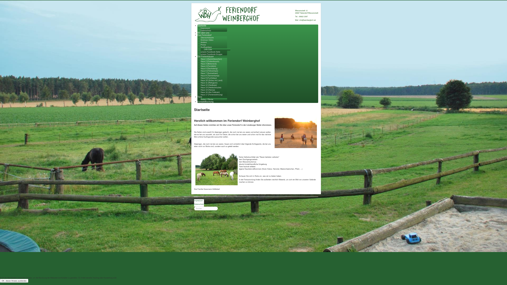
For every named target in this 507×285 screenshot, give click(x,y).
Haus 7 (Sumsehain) (209, 73)
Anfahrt (204, 42)
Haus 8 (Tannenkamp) (210, 76)
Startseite (201, 26)
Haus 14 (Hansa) (208, 90)
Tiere (199, 97)
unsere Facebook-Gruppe (211, 54)
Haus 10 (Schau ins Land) (211, 80)
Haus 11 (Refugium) (209, 83)
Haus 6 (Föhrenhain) (209, 71)
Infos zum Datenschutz (253, 283)
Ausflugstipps (206, 47)
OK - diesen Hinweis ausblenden (14, 280)
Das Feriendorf (204, 35)
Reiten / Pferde (207, 99)
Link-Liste (208, 49)
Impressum (205, 28)
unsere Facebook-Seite (210, 52)
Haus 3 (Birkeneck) (209, 64)
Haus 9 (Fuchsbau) (209, 78)
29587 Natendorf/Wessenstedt (306, 13)
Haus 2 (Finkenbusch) (210, 61)
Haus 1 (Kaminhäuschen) (211, 59)
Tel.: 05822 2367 (301, 16)
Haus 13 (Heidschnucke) (211, 87)
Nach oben (314, 214)
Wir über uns (203, 33)
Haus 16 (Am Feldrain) (210, 92)
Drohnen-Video (207, 40)
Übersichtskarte (207, 38)
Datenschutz (206, 30)
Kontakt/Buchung (205, 102)
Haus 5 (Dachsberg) (209, 68)
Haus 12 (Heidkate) (209, 85)
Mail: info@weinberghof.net (305, 20)
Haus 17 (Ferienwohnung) (212, 95)
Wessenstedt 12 (301, 10)
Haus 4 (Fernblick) (208, 66)
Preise (203, 45)
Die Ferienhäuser (205, 56)
